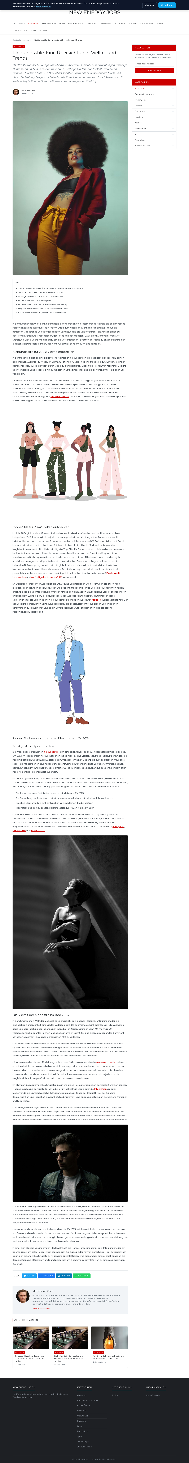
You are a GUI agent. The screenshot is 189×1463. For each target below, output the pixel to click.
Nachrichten (146, 24)
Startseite (19, 24)
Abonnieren (154, 70)
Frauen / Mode (75, 24)
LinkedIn (65, 1276)
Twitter (31, 1276)
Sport (160, 24)
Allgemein (33, 24)
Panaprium (118, 826)
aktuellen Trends (59, 396)
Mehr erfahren (43, 6)
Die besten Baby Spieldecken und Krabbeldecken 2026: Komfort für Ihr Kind (29, 1358)
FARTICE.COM (38, 830)
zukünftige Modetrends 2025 (46, 577)
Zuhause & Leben (39, 30)
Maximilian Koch (42, 1291)
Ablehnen (149, 5)
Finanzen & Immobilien (53, 24)
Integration (100, 1088)
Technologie (20, 30)
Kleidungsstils (51, 751)
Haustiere (120, 24)
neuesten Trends (105, 1062)
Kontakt (115, 1395)
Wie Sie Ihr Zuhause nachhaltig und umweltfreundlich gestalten (108, 1357)
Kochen (133, 24)
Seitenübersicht (153, 1395)
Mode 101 (97, 599)
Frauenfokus (19, 830)
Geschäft (91, 24)
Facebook (48, 1276)
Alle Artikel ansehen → (42, 1308)
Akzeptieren (167, 5)
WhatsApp (83, 1276)
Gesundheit (106, 24)
